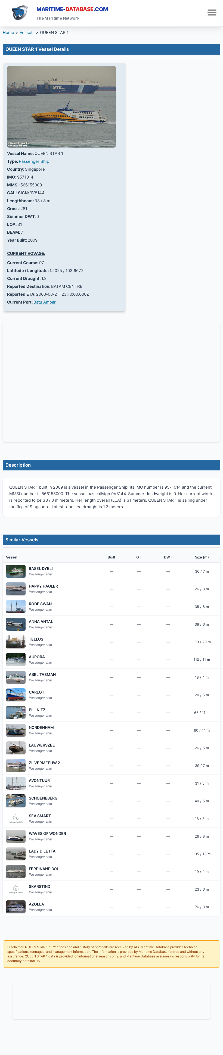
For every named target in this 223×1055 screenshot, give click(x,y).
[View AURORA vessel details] (16, 659)
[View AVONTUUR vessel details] (16, 783)
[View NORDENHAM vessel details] (16, 730)
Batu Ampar (44, 302)
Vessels (27, 32)
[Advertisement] (111, 999)
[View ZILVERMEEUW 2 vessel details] (16, 765)
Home (8, 32)
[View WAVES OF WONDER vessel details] (16, 836)
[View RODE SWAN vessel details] (16, 606)
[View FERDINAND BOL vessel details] (16, 871)
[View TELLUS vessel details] (16, 641)
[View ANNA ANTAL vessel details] (16, 624)
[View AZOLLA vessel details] (16, 906)
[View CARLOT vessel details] (16, 694)
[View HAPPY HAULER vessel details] (16, 588)
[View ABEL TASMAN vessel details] (16, 677)
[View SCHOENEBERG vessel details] (16, 800)
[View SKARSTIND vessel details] (16, 889)
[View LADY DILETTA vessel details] (16, 853)
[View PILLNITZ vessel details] (16, 712)
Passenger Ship (34, 161)
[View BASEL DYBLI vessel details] (16, 571)
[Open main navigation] (211, 13)
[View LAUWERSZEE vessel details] (16, 747)
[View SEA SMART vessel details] (16, 818)
